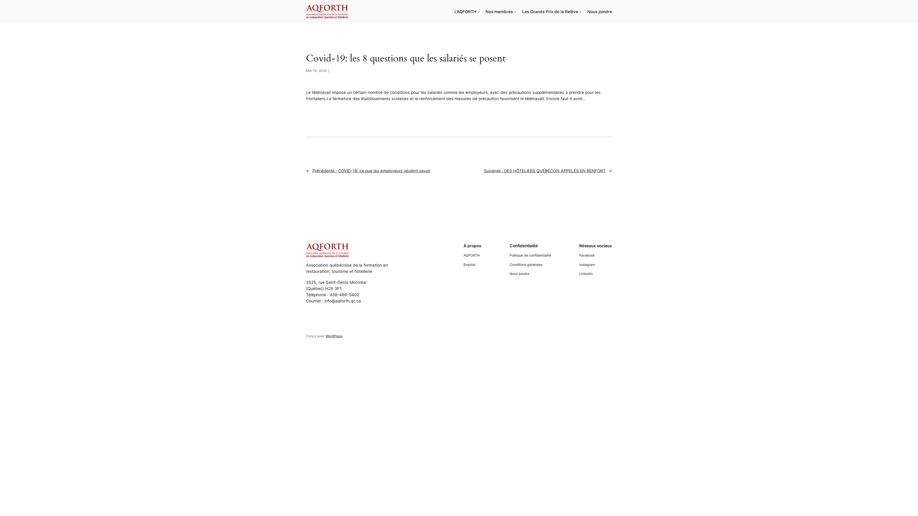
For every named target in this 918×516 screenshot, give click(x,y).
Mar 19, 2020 (316, 71)
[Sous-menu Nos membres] (515, 12)
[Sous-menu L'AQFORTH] (478, 12)
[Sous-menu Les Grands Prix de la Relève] (580, 12)
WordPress (334, 336)
